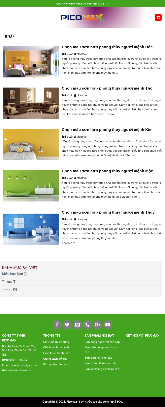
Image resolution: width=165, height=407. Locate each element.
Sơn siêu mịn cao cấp (98, 357)
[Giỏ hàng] (158, 17)
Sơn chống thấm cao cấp (101, 363)
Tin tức (7, 281)
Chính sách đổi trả (55, 358)
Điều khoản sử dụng (56, 341)
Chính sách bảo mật (56, 347)
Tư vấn (7, 289)
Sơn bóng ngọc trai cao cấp (102, 341)
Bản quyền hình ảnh (56, 364)
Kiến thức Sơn (12, 274)
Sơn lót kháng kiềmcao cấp (102, 368)
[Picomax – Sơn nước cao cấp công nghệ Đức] (82, 17)
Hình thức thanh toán (56, 353)
